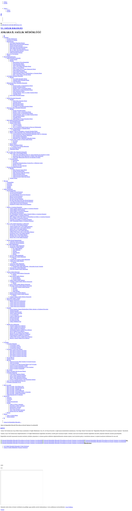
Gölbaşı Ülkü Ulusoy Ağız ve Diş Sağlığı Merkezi (22, 232)
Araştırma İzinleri (17, 124)
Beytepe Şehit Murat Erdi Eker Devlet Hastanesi (21, 200)
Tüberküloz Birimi (14, 149)
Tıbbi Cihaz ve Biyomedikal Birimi (18, 153)
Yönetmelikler (10, 182)
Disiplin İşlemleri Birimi (18, 171)
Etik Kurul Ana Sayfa (15, 408)
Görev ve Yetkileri (17, 125)
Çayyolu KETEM (14, 314)
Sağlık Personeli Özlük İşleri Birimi (21, 176)
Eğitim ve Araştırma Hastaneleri (14, 207)
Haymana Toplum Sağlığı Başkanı (21, 287)
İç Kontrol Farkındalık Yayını (14, 382)
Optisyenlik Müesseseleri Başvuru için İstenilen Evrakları (26, 157)
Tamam (2, 509)
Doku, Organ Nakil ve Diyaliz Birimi (22, 74)
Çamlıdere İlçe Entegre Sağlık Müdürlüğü (20, 259)
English (5, 3)
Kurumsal (6, 37)
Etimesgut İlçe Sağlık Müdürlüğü (18, 267)
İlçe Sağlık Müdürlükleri (12, 244)
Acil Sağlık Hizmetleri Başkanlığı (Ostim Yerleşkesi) (16, 446)
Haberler (15, 142)
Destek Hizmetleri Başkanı (16, 45)
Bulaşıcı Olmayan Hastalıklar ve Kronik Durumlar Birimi (23, 131)
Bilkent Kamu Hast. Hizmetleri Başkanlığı (17, 83)
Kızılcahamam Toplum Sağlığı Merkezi (19, 294)
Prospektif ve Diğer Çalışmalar (17, 405)
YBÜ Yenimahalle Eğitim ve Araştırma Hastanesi (22, 221)
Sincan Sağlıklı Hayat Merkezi (17, 331)
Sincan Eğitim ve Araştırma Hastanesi (19, 218)
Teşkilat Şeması (13, 59)
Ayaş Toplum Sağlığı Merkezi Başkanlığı (20, 273)
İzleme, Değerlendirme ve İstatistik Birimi (20, 128)
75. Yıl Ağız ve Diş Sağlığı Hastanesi (19, 225)
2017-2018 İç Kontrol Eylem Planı (18, 356)
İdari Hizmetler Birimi (18, 105)
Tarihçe (8, 55)
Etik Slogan (9, 370)
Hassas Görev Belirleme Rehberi (18, 376)
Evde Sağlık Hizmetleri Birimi (17, 95)
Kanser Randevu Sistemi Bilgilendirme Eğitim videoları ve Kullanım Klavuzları (29, 309)
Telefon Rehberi (11, 416)
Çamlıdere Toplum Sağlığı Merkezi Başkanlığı (21, 281)
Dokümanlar (16, 160)
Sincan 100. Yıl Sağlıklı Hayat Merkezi (19, 332)
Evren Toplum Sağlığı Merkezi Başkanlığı (20, 284)
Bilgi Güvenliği (7, 385)
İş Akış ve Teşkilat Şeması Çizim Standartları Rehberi (23, 379)
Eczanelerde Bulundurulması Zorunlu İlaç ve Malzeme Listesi (28, 163)
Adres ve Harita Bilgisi (12, 415)
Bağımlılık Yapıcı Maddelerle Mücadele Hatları (24, 138)
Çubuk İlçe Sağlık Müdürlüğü (17, 263)
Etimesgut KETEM (14, 317)
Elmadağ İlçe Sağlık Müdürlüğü (17, 265)
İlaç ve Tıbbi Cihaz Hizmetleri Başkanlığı (17, 152)
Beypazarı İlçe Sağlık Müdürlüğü (18, 256)
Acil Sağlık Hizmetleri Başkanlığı (15, 76)
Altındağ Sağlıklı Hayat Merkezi (17, 325)
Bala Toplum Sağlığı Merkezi (17, 276)
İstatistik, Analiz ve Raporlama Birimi (22, 88)
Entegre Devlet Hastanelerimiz (14, 240)
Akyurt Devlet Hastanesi (16, 193)
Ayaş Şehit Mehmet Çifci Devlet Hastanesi (20, 194)
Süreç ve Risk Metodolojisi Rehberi (18, 378)
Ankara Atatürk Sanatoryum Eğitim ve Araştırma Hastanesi (24, 208)
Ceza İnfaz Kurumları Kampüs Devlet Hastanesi (21, 201)
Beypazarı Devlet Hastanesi (16, 199)
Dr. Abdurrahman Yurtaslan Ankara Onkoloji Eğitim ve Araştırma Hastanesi (28, 214)
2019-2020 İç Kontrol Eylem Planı (18, 354)
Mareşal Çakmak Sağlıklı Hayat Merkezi (19, 338)
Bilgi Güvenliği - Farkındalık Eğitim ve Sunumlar (19, 392)
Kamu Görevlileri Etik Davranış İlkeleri (16, 371)
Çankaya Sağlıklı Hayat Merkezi (18, 327)
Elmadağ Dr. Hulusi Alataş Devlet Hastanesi (20, 204)
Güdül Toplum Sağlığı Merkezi (17, 280)
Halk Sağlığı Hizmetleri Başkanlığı (15, 120)
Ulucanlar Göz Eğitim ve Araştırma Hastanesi (21, 219)
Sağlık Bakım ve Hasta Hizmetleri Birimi (23, 90)
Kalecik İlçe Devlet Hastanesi (17, 243)
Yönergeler (9, 185)
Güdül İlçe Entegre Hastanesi (17, 241)
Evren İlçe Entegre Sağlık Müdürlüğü (19, 269)
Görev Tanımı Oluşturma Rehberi (18, 375)
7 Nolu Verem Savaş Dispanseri (17, 306)
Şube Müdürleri (16, 250)
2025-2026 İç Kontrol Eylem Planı (18, 350)
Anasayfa (9, 397)
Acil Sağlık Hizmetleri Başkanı (17, 43)
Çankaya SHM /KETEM (16, 316)
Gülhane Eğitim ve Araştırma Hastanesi (19, 215)
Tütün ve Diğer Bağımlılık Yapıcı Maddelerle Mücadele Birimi (25, 132)
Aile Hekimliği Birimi (15, 121)
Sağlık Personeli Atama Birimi (20, 175)
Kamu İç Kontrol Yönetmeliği (17, 368)
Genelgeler (9, 183)
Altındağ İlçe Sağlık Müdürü (17, 247)
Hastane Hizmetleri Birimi (19, 87)
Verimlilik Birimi (17, 94)
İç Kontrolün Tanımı (15, 345)
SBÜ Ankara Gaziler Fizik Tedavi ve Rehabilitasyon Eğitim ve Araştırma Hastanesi (30, 216)
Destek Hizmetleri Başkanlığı (14, 98)
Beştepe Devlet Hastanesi (16, 197)
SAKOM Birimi (17, 81)
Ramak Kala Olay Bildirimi (16, 411)
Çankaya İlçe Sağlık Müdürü (17, 261)
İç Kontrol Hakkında (12, 343)
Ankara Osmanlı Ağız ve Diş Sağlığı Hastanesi (21, 226)
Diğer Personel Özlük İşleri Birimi (21, 172)
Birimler (12, 61)
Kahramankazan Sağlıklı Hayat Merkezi (19, 335)
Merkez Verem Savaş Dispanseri (17, 301)
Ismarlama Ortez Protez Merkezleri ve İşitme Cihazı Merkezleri (28, 156)
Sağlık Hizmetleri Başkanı (16, 52)
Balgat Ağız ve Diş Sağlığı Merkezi (18, 229)
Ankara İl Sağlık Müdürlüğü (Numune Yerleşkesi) (16, 447)
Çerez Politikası (69, 507)
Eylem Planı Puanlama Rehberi (17, 374)
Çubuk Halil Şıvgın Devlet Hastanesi (19, 203)
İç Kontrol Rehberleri (12, 372)
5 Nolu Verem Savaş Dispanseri (17, 305)
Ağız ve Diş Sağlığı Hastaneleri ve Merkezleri (18, 223)
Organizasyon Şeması (12, 40)
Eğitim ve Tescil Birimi (18, 67)
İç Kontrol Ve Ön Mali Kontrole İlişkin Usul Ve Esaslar (23, 364)
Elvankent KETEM (14, 320)
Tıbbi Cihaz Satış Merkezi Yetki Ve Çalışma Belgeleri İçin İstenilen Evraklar (31, 154)
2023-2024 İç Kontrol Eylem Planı (18, 352)
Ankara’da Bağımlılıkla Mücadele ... (12, 422)
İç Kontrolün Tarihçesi (15, 348)
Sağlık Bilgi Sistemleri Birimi (20, 101)
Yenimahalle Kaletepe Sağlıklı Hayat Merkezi (21, 330)
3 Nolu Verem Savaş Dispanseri (17, 302)
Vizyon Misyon (10, 357)
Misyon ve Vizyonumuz (12, 54)
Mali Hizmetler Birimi (18, 103)
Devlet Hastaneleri (11, 190)
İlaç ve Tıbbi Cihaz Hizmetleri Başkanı (19, 50)
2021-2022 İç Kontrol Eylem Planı (18, 353)
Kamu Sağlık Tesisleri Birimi (20, 72)
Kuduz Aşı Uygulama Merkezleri (21, 146)
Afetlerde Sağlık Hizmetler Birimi (21, 80)
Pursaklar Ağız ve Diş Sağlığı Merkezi (19, 236)
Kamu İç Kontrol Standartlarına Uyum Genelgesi (21, 367)
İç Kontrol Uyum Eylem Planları (14, 349)
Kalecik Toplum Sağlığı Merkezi (18, 292)
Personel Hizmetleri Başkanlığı (14, 167)
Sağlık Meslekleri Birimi (19, 70)
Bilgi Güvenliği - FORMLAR (14, 389)
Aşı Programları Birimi (15, 147)
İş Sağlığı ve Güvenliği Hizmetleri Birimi (23, 106)
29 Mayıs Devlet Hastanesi (16, 192)
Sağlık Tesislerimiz (8, 189)
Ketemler (9, 308)
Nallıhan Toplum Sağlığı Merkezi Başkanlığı (20, 296)
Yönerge (9, 400)
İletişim (14, 254)
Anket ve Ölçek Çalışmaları (16, 404)
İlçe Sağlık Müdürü (17, 248)
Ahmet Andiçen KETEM (16, 313)
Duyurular (15, 141)
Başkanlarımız (10, 41)
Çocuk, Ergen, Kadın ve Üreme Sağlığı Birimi (21, 139)
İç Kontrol (6, 342)
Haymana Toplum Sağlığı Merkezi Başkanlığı (21, 285)
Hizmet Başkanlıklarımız (10, 56)
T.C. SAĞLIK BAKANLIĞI (12, 28)
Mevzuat (15, 161)
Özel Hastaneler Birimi (18, 63)
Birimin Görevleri (17, 164)
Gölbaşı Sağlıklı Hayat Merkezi (17, 328)
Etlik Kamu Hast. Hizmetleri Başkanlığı (16, 107)
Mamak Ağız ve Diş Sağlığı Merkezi (18, 234)
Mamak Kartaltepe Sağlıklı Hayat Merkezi (20, 334)
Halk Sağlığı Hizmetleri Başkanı (17, 48)
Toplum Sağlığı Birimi (15, 123)
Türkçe (5, 2)
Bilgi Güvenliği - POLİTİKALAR (15, 386)
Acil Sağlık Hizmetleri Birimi (20, 78)
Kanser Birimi (13, 143)
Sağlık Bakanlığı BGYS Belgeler (15, 394)
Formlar (9, 403)
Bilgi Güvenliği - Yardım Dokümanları (16, 393)
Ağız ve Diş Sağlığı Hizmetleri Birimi (22, 66)
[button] (6, 8)
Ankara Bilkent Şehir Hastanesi (17, 210)
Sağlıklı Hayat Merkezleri (13, 324)
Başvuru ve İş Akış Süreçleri (20, 165)
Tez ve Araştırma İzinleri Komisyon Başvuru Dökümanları (27, 127)
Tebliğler (9, 187)
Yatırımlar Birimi (17, 102)
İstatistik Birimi (16, 130)
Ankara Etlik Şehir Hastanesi (17, 212)
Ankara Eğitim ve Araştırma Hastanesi (19, 211)
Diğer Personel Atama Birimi (20, 170)
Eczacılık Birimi (14, 159)
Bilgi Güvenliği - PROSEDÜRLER (15, 388)
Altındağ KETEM (14, 310)
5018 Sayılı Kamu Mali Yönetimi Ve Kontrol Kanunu (23, 361)
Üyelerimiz (9, 399)
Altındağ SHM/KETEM (16, 312)
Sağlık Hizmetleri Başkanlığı (14, 58)
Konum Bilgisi (16, 277)
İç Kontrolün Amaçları (15, 346)
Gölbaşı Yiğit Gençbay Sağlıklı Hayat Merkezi (21, 336)
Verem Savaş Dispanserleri (13, 299)
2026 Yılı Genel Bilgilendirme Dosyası (16, 381)
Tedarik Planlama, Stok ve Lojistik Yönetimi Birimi (25, 92)
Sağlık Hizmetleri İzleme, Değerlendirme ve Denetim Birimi (27, 73)
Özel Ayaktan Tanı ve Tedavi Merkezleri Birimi (24, 69)
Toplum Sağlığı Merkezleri (13, 272)
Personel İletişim (17, 279)
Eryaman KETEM (14, 319)
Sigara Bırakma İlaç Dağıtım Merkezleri (22, 135)
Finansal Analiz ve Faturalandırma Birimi (23, 85)
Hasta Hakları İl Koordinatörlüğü (21, 62)
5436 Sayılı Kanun (14, 363)
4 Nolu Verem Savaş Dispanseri (17, 303)
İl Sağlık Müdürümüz (12, 38)
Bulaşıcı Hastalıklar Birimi (16, 145)
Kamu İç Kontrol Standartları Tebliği (19, 365)
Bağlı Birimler (16, 252)
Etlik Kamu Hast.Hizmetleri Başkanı (18, 47)
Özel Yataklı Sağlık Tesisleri (13, 298)
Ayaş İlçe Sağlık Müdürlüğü (16, 255)
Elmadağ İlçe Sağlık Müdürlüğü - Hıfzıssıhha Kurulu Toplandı (28, 266)
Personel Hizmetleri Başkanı (16, 51)
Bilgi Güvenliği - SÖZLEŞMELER (15, 390)
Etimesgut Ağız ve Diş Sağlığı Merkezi (19, 230)
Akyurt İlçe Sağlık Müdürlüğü (17, 245)
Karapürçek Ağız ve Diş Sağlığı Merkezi (19, 233)
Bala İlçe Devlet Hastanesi (16, 196)
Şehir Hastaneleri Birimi (18, 91)
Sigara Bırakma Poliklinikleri (20, 136)
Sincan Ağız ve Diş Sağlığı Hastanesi (19, 237)
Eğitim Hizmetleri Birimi (19, 174)
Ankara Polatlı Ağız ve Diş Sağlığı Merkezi (20, 227)
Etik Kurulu (6, 396)
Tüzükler (9, 186)
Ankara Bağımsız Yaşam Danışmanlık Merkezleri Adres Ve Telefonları (30, 134)
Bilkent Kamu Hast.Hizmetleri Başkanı (19, 44)
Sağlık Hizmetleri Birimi (19, 65)
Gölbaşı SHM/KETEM (15, 321)
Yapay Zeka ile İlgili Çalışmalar (17, 410)
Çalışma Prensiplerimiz (12, 401)
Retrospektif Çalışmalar (15, 407)
